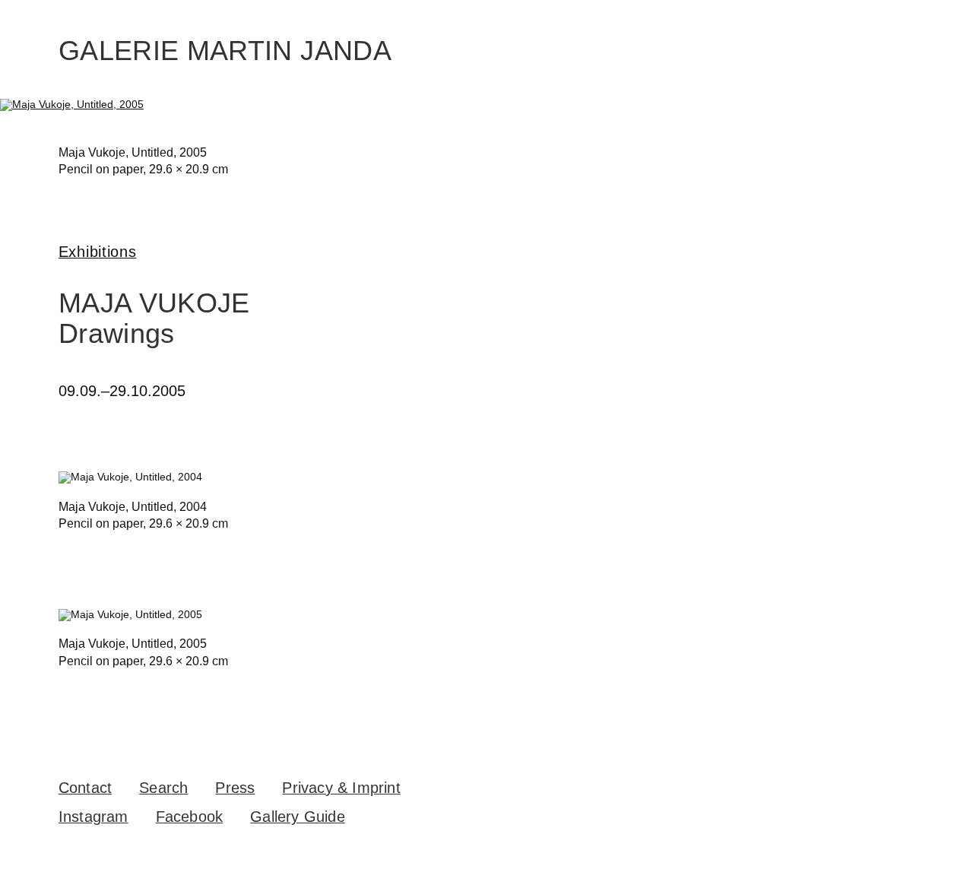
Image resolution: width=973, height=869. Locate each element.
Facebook (189, 816)
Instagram (93, 816)
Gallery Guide (297, 816)
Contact (85, 787)
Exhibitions (98, 251)
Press (235, 787)
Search (163, 787)
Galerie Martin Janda (225, 50)
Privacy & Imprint (341, 787)
